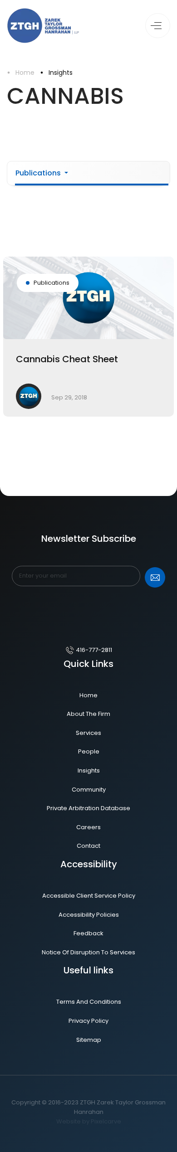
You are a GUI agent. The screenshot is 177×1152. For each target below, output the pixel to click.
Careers (88, 827)
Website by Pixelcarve (88, 1121)
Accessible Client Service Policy (88, 895)
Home (24, 72)
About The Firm (88, 714)
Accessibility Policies (89, 914)
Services (88, 733)
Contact (88, 845)
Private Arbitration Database (88, 808)
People (88, 751)
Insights (61, 72)
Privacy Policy (88, 1020)
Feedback (88, 933)
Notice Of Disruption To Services (88, 952)
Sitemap (88, 1039)
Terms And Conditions (88, 1001)
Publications (39, 173)
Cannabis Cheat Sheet (67, 359)
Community (89, 789)
